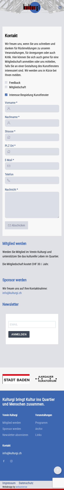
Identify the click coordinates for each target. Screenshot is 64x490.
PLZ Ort (10, 145)
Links (38, 435)
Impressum (9, 483)
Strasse (10, 131)
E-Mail (9, 160)
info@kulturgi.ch (12, 293)
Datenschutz (26, 483)
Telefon (9, 174)
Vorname (11, 102)
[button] (60, 7)
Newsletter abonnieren (15, 435)
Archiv (39, 428)
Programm (41, 422)
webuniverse (21, 487)
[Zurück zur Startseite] (32, 7)
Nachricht (11, 189)
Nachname (12, 117)
